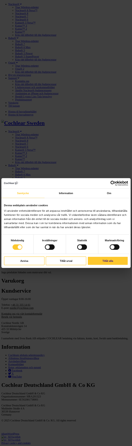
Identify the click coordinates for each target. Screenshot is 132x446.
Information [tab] (66, 193)
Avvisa (24, 260)
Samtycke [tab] (23, 193)
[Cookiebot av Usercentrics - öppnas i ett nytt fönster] (113, 183)
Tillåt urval (66, 260)
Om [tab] (109, 193)
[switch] (50, 247)
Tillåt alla (107, 260)
